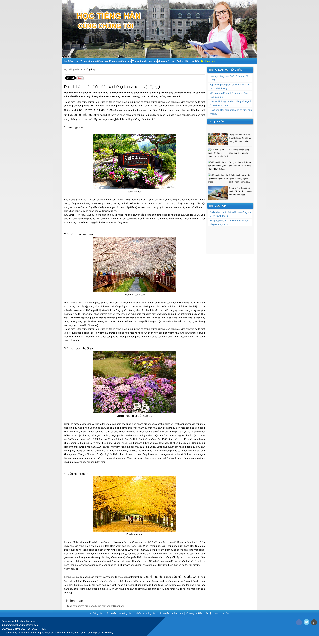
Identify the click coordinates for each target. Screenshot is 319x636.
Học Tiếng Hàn (71, 61)
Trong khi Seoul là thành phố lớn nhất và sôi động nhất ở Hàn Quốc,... (229, 156)
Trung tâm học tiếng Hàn (94, 61)
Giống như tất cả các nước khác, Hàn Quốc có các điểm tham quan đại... (240, 197)
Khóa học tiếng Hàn (120, 61)
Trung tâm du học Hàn (144, 61)
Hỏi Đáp (195, 61)
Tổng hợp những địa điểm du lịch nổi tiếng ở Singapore (95, 606)
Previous (64, 27)
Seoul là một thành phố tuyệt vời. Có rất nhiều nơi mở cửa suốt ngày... (240, 181)
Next (254, 27)
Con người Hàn (166, 61)
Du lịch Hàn (183, 61)
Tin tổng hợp (208, 61)
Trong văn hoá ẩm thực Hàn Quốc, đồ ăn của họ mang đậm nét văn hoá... (240, 128)
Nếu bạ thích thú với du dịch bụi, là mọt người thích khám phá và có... (239, 168)
